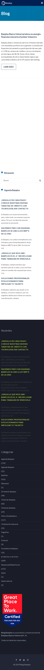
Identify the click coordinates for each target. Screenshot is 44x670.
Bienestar (5, 483)
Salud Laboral (6, 581)
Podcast (4, 540)
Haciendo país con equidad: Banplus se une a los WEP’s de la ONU (15, 231)
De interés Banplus (8, 491)
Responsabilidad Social (10, 565)
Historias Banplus (8, 500)
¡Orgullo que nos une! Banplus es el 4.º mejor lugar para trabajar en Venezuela (16, 256)
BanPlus (4, 475)
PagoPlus (5, 532)
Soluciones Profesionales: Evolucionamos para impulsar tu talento (15, 281)
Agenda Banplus (7, 459)
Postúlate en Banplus (9, 548)
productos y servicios (9, 556)
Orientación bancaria (9, 524)
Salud (3, 573)
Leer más (9, 67)
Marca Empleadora (9, 516)
